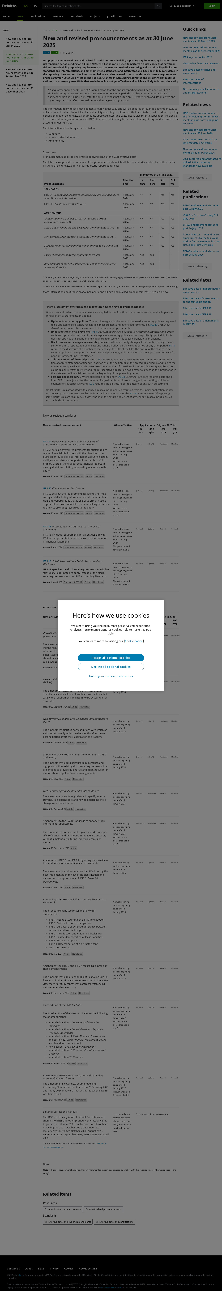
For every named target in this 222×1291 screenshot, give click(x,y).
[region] (111, 645)
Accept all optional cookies (111, 657)
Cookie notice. (134, 641)
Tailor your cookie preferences (111, 676)
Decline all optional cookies (111, 666)
